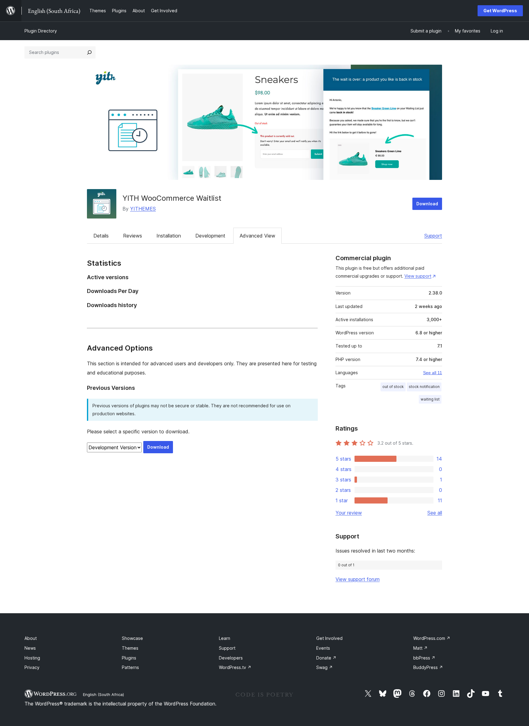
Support (433, 236)
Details (101, 236)
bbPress (424, 657)
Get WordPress (500, 10)
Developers (231, 657)
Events (323, 648)
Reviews (132, 236)
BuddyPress (428, 667)
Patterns (130, 667)
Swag (324, 667)
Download (427, 203)
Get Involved (329, 638)
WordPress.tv (235, 667)
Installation (168, 236)
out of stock (393, 386)
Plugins (129, 657)
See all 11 (432, 372)
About (30, 638)
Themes (130, 648)
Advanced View (257, 236)
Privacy (31, 667)
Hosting (32, 657)
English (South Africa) (103, 694)
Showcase (132, 638)
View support (417, 276)
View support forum (358, 579)
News (30, 648)
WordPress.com (431, 638)
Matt (420, 648)
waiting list (430, 399)
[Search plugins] (89, 52)
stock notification (424, 386)
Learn (224, 638)
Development (210, 236)
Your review (349, 513)
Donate (326, 657)
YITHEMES (143, 209)
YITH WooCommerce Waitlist (171, 198)
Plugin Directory (40, 30)
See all (434, 513)
